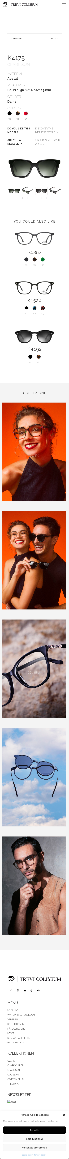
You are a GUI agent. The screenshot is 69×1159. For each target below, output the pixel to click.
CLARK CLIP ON (15, 1065)
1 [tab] (22, 198)
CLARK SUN (13, 1070)
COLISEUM (13, 1074)
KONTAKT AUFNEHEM (18, 1038)
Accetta (34, 1130)
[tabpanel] (14, 191)
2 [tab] (27, 198)
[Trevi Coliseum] (29, 5)
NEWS (10, 1033)
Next (53, 39)
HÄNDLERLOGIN (16, 1042)
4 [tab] (37, 198)
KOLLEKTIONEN (15, 1024)
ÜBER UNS (12, 1010)
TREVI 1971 (13, 1084)
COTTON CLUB (15, 1079)
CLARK (11, 1061)
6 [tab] (46, 198)
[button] (64, 1114)
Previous (17, 39)
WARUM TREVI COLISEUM (21, 1015)
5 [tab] (41, 198)
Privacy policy (40, 1155)
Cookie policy (27, 1155)
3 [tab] (32, 198)
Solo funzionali (34, 1138)
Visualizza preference (34, 1147)
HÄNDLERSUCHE (16, 1028)
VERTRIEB (12, 1019)
